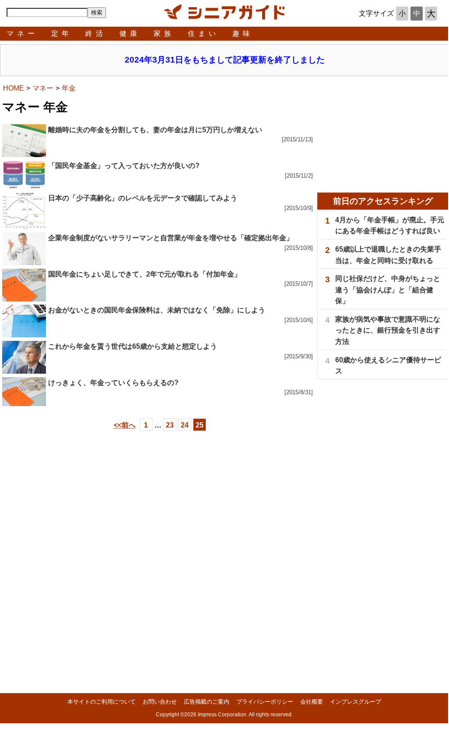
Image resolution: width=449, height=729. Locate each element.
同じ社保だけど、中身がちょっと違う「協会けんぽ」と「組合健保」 (387, 290)
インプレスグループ (355, 701)
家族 (164, 33)
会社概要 (311, 701)
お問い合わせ (160, 701)
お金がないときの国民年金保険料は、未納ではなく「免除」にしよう (156, 310)
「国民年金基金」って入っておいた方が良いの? (124, 165)
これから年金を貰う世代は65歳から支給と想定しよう (132, 346)
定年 (61, 33)
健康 (129, 33)
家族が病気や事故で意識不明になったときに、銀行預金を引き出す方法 (387, 330)
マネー (22, 33)
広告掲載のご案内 (206, 701)
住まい (203, 33)
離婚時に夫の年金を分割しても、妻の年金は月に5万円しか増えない (155, 129)
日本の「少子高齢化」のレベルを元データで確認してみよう (142, 198)
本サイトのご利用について (101, 701)
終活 (95, 33)
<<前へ (125, 425)
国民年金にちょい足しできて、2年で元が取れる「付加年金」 (144, 274)
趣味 (242, 33)
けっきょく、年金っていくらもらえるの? (113, 382)
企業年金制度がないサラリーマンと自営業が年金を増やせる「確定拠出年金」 (170, 238)
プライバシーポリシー (264, 701)
